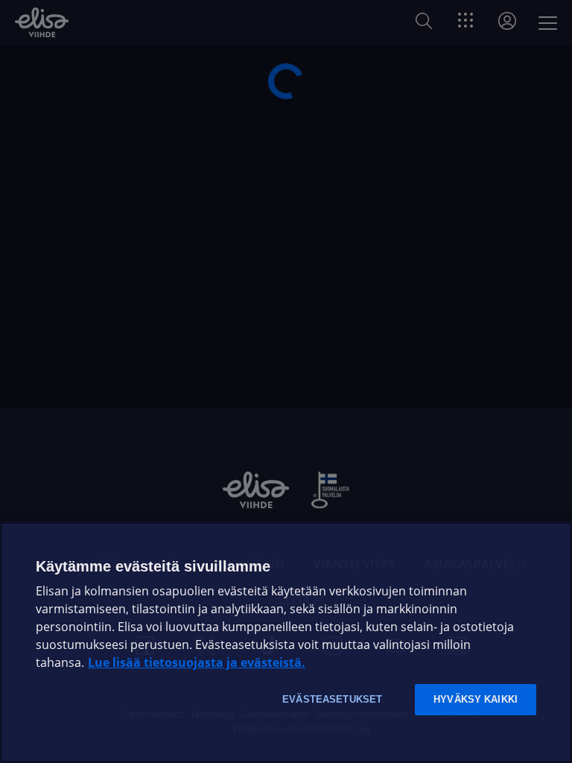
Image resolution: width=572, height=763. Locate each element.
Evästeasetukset (332, 699)
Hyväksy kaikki (475, 699)
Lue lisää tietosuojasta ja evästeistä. (196, 663)
